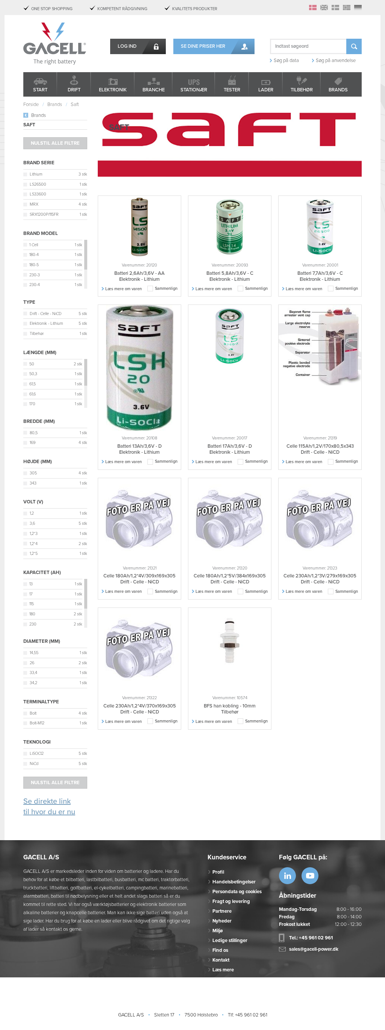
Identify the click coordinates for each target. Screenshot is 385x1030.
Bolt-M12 (37, 723)
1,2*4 (34, 543)
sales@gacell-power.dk (313, 949)
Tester (232, 90)
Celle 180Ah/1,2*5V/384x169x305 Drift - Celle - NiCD (230, 579)
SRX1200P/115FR (44, 214)
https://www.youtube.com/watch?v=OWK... (310, 875)
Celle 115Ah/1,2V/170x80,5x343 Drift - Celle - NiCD (320, 449)
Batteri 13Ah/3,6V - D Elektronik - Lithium (139, 449)
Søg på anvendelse (336, 61)
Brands (338, 90)
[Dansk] (313, 7)
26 (32, 662)
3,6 (32, 523)
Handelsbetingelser (234, 882)
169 (32, 442)
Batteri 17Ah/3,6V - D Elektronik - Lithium (230, 449)
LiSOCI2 (37, 753)
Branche (153, 90)
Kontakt (220, 960)
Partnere (222, 911)
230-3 (34, 275)
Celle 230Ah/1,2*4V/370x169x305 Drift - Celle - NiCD (139, 709)
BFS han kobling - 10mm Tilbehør (230, 709)
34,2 (33, 682)
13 (31, 584)
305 (33, 473)
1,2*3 (34, 533)
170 (32, 403)
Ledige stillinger (229, 941)
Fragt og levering (231, 901)
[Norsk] (346, 7)
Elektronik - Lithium (46, 323)
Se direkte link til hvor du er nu (49, 807)
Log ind (127, 46)
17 (31, 594)
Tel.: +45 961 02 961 (311, 938)
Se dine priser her (203, 46)
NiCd (34, 763)
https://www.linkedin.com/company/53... (287, 875)
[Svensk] (335, 7)
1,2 (32, 513)
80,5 (34, 432)
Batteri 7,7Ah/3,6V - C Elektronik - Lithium (320, 276)
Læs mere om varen (123, 288)
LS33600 (38, 194)
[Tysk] (358, 7)
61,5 (32, 384)
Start (40, 90)
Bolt (33, 713)
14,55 (34, 652)
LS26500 (38, 184)
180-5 (34, 264)
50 (31, 364)
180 (32, 614)
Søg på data (286, 61)
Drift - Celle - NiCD (46, 313)
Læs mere (223, 970)
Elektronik (113, 90)
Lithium (36, 174)
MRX (34, 204)
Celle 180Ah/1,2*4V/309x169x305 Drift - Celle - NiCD (139, 579)
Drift (74, 90)
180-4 (34, 254)
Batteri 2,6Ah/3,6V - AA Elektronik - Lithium (139, 276)
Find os (220, 950)
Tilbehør (302, 90)
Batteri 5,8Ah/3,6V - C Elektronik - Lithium (229, 276)
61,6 (32, 394)
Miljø (217, 931)
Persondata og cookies (237, 892)
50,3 (33, 373)
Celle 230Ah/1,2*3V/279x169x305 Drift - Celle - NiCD (319, 579)
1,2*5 (34, 553)
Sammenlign (166, 288)
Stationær (193, 90)
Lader (265, 90)
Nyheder (222, 921)
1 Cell (33, 244)
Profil (218, 872)
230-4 (34, 284)
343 (33, 483)
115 (31, 603)
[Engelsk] (324, 7)
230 (32, 624)
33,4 (33, 672)
